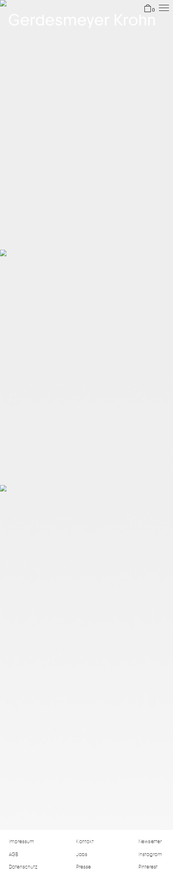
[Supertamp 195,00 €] (86, 603)
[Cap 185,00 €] (86, 360)
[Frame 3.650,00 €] (86, 118)
